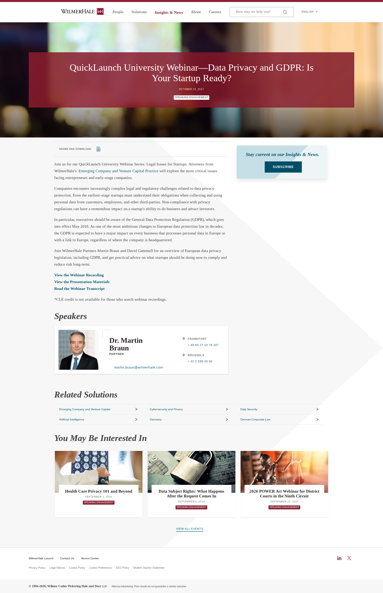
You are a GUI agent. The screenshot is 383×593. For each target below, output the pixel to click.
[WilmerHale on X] (349, 558)
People (118, 12)
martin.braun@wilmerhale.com (138, 367)
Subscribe (283, 167)
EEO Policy (122, 567)
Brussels (196, 355)
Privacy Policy (37, 567)
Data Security (248, 409)
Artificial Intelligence (71, 419)
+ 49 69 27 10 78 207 (203, 345)
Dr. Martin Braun (126, 344)
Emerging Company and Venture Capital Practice (118, 171)
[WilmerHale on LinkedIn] (339, 558)
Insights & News (169, 12)
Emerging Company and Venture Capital (84, 409)
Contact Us (67, 558)
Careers (215, 12)
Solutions (139, 12)
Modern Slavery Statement (148, 567)
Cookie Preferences (100, 567)
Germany (156, 419)
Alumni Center (90, 558)
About (196, 12)
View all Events (189, 528)
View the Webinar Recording (79, 275)
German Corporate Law (255, 419)
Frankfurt (197, 338)
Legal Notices (57, 567)
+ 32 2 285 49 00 (200, 361)
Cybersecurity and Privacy (166, 409)
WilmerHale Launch (41, 558)
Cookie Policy (77, 567)
